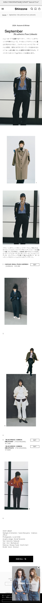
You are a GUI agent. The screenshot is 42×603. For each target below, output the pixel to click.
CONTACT (8, 593)
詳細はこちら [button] (9, 597)
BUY (34, 264)
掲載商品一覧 (21, 559)
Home (4, 14)
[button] (3, 9)
